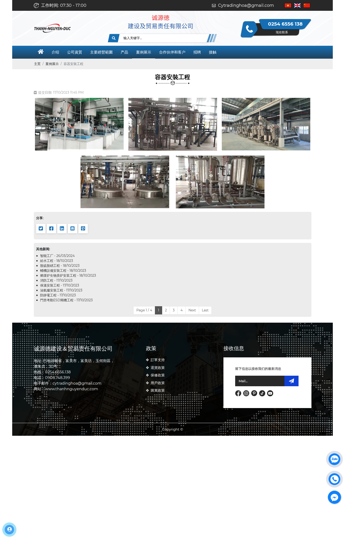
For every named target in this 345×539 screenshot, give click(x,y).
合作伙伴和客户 (172, 52)
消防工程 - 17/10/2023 (56, 280)
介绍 (55, 52)
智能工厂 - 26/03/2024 (57, 256)
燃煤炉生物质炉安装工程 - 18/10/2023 (68, 275)
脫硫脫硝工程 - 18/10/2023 (60, 266)
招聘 (197, 52)
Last (205, 310)
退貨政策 (158, 367)
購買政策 (158, 390)
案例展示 (143, 52)
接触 (212, 52)
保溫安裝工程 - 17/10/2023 (59, 285)
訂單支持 (158, 360)
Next (192, 310)
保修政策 (158, 375)
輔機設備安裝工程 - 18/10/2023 (63, 270)
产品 (124, 52)
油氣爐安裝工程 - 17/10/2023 (61, 290)
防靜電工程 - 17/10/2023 (58, 295)
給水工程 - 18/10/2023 (56, 261)
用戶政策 (158, 383)
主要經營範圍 (101, 52)
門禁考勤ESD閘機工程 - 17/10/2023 (66, 300)
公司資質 (74, 52)
